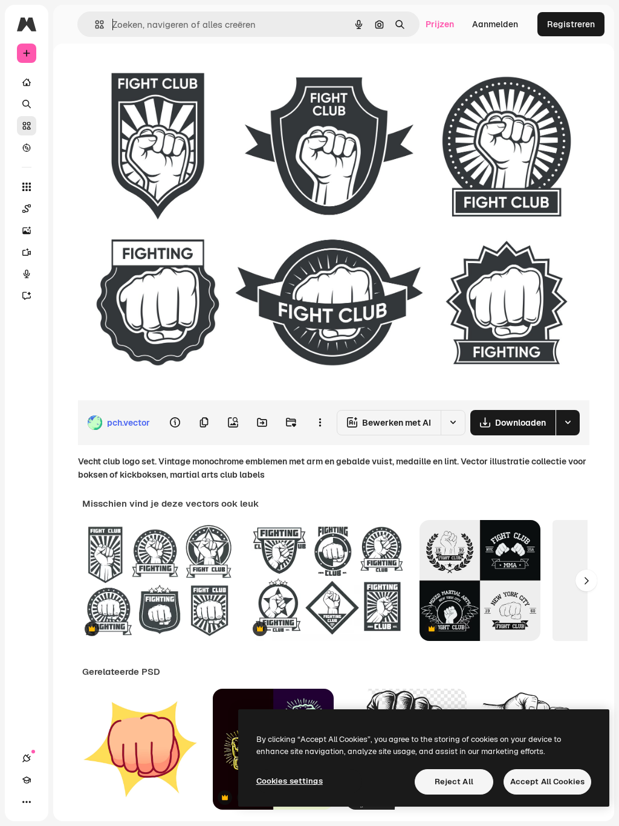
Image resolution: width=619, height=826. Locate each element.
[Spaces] (26, 208)
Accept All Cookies (547, 781)
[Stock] (26, 125)
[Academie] (26, 780)
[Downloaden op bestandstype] (568, 422)
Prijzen (440, 24)
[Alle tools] (26, 187)
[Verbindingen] (26, 758)
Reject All (454, 781)
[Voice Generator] (26, 274)
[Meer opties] (320, 423)
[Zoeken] (26, 104)
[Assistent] (26, 295)
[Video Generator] (26, 252)
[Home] (26, 82)
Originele (157, 71)
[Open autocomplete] (94, 24)
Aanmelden (495, 24)
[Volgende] (586, 580)
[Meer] (26, 801)
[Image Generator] (26, 230)
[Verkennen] (26, 147)
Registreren (571, 24)
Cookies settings (289, 781)
